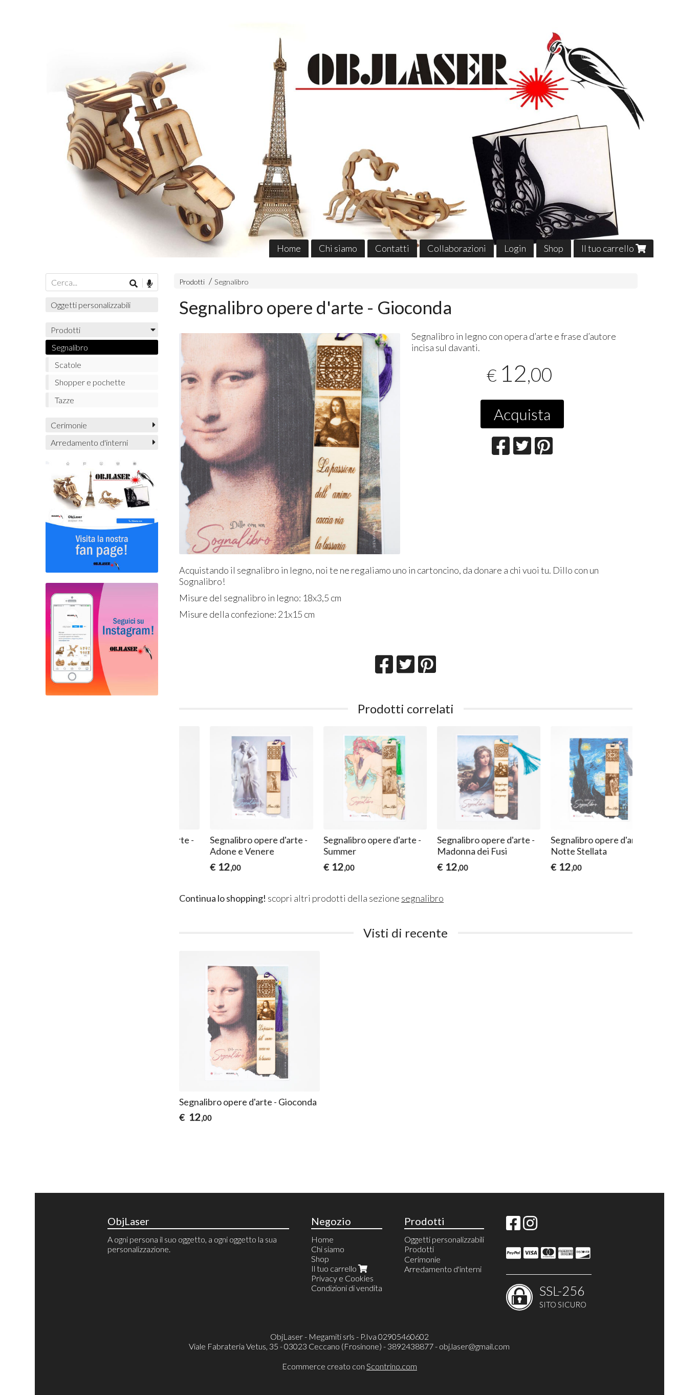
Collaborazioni (456, 248)
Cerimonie (69, 425)
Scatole (68, 364)
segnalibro (422, 898)
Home (289, 248)
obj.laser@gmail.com (474, 1346)
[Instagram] (530, 1226)
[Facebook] (513, 1226)
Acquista (522, 414)
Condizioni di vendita (346, 1288)
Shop (553, 248)
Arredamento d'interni (89, 442)
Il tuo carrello (608, 248)
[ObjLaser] (349, 136)
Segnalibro (231, 281)
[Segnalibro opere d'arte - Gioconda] (289, 443)
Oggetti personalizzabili (90, 305)
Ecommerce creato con (349, 1366)
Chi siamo (338, 248)
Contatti (392, 248)
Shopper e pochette (90, 382)
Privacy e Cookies (342, 1278)
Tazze (64, 400)
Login (515, 248)
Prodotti (192, 281)
